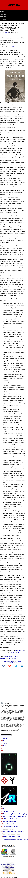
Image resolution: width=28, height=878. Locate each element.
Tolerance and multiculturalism (14, 662)
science (3, 17)
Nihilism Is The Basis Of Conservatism (14, 819)
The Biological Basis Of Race (11, 834)
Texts (4, 746)
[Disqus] (12, 683)
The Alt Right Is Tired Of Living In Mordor (15, 816)
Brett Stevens (5, 32)
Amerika (11, 877)
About (5, 738)
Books (16, 656)
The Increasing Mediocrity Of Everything (15, 814)
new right (13, 658)
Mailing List (6, 751)
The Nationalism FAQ (9, 821)
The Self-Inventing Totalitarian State (13, 831)
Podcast (5, 741)
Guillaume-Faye (5, 658)
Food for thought (8, 661)
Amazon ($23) (19, 650)
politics (3, 14)
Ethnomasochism (8, 811)
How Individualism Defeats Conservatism (15, 839)
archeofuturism (8, 656)
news (2, 11)
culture (3, 19)
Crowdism (6, 809)
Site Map (16, 877)
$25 (13, 46)
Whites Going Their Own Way (11, 836)
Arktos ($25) (15, 652)
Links (4, 748)
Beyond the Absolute (9, 824)
